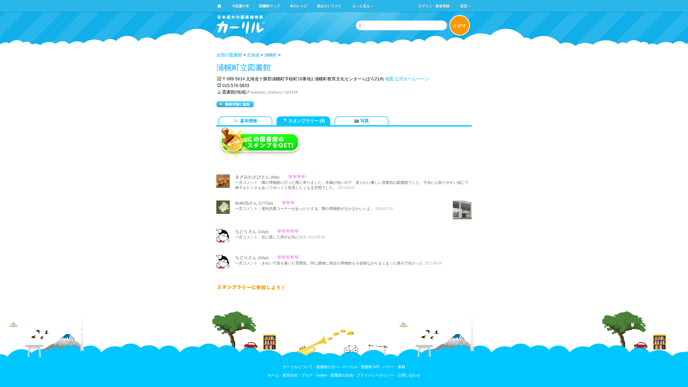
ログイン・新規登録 (434, 5)
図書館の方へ (327, 367)
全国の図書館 (229, 55)
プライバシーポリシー (375, 375)
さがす (460, 25)
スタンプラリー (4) (306, 121)
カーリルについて (298, 367)
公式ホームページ (412, 79)
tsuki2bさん (246, 203)
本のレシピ (298, 5)
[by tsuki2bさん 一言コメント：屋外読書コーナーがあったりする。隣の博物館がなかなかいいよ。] (462, 210)
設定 (465, 5)
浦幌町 (270, 55)
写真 (364, 121)
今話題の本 (240, 5)
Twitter (321, 375)
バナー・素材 (394, 367)
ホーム (273, 375)
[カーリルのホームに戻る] (240, 32)
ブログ (306, 375)
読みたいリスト (329, 5)
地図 (389, 79)
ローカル (349, 367)
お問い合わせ (409, 375)
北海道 (253, 55)
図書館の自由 (342, 375)
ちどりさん (246, 231)
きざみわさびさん (252, 177)
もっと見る (362, 5)
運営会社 (290, 375)
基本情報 (248, 121)
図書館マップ (269, 5)
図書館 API (370, 367)
